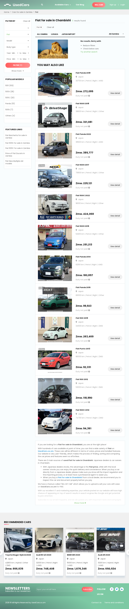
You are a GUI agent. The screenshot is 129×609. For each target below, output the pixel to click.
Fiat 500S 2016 (82, 226)
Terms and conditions (114, 602)
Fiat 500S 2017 (82, 165)
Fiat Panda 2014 (83, 257)
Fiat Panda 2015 (83, 287)
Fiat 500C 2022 (83, 195)
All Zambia (42, 34)
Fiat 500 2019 (82, 318)
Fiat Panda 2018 (83, 73)
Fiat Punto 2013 (83, 348)
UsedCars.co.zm (46, 451)
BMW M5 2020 (73, 555)
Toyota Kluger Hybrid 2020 (18, 555)
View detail (115, 93)
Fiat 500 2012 (82, 379)
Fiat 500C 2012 (82, 410)
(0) (17, 65)
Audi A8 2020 (104, 555)
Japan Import (68, 34)
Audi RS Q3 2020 (43, 555)
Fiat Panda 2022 (83, 134)
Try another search (88, 52)
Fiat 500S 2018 (82, 103)
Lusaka (54, 34)
